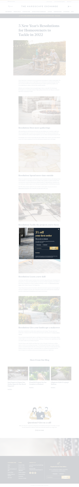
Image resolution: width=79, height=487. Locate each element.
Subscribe (54, 248)
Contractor (45, 244)
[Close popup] (58, 229)
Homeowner (39, 244)
